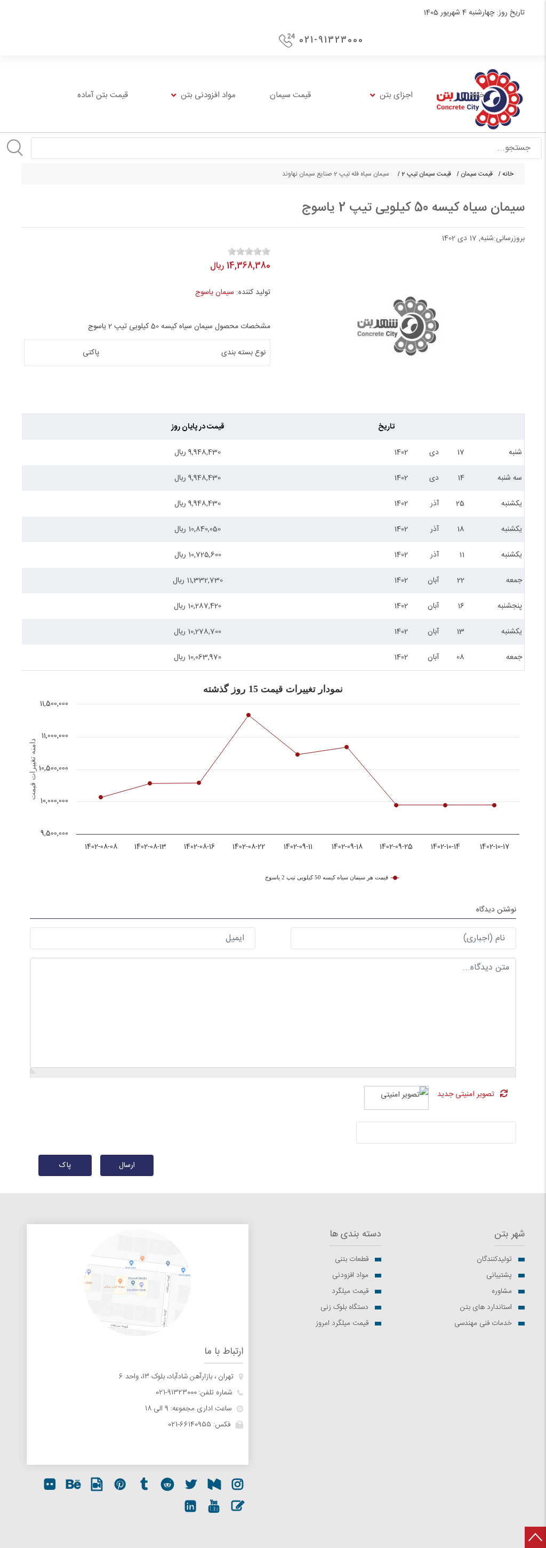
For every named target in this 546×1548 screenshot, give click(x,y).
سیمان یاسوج (214, 292)
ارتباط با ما (223, 1352)
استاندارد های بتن (486, 1307)
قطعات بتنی (351, 1259)
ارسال (127, 1165)
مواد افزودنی (350, 1275)
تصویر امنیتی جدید (465, 1094)
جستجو (15, 147)
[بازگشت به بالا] (535, 1537)
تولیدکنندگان (494, 1259)
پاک (65, 1165)
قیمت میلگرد (350, 1291)
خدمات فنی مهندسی (483, 1323)
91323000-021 (176, 1393)
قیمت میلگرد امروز (342, 1323)
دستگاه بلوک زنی (344, 1307)
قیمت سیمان (477, 174)
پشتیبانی (499, 1275)
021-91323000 (331, 40)
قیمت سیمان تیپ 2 (426, 174)
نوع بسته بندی (243, 352)
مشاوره (502, 1291)
